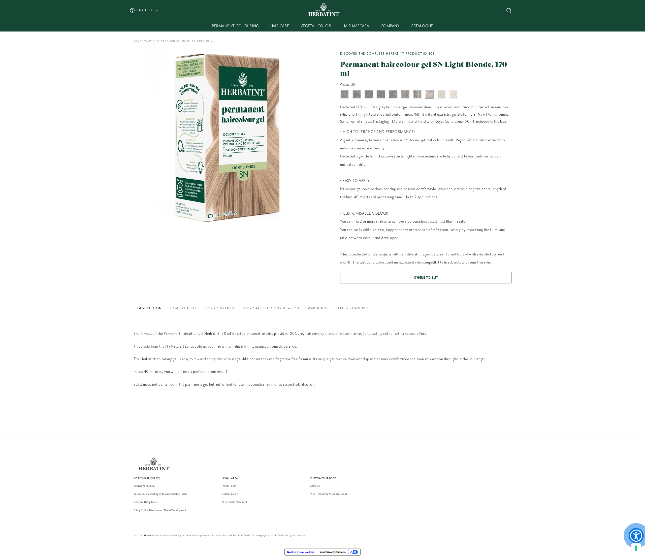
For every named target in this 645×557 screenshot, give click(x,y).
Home (137, 41)
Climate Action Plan (144, 485)
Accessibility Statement (234, 502)
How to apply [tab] (183, 308)
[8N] (429, 94)
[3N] (368, 94)
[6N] (405, 94)
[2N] (356, 94)
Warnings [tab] (317, 308)
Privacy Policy (229, 485)
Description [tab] (149, 308)
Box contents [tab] (219, 308)
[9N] (441, 94)
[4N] (380, 94)
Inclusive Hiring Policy (146, 502)
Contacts (315, 485)
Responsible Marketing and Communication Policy (160, 494)
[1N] (344, 94)
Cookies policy (230, 494)
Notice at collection (300, 551)
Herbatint (149, 535)
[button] (508, 10)
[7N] (417, 94)
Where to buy (426, 278)
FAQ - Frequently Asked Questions (328, 494)
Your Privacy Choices (332, 551)
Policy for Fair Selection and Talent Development (160, 510)
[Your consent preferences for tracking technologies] (636, 548)
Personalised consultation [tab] (271, 308)
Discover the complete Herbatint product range (387, 54)
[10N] (453, 94)
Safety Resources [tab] (353, 308)
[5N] (393, 94)
